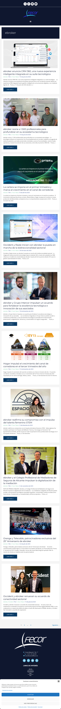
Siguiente (55, 625)
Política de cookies (23, 707)
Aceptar (30, 694)
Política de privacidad (32, 707)
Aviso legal (40, 707)
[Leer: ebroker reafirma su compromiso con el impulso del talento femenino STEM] (30, 402)
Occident (10, 602)
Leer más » (11, 89)
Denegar (30, 699)
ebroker (5, 77)
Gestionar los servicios (7, 690)
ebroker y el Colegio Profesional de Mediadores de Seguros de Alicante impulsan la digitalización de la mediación (29, 480)
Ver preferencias (30, 703)
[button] (58, 681)
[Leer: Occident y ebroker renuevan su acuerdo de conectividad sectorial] (30, 579)
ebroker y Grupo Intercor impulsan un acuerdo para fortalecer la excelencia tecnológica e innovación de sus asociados (28, 305)
